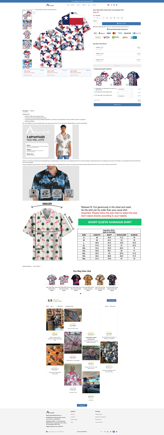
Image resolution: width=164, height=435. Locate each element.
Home (24, 9)
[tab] (80, 293)
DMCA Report (61, 431)
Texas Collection (30, 9)
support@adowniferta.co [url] (55, 415)
